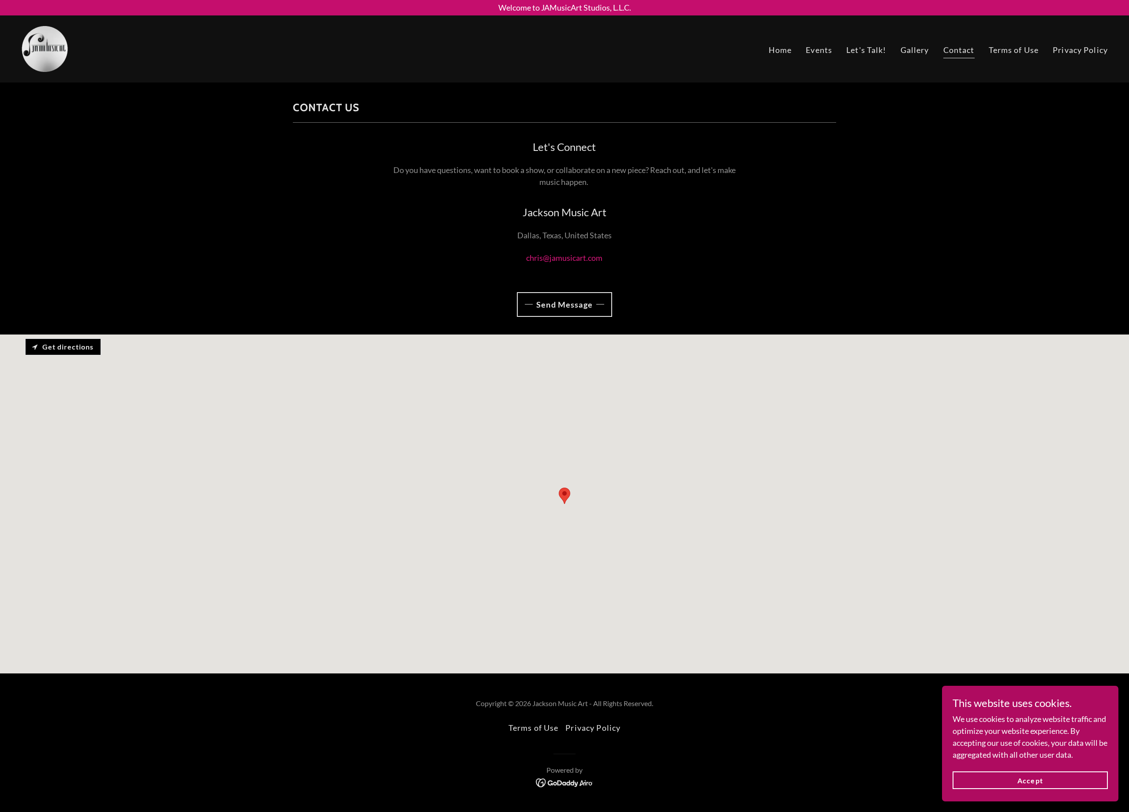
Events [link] (819, 50)
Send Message (564, 304)
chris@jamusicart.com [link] (564, 258)
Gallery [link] (915, 50)
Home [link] (780, 50)
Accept (1030, 780)
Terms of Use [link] (1014, 50)
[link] (44, 48)
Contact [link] (959, 50)
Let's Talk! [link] (866, 50)
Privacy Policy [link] (1080, 50)
